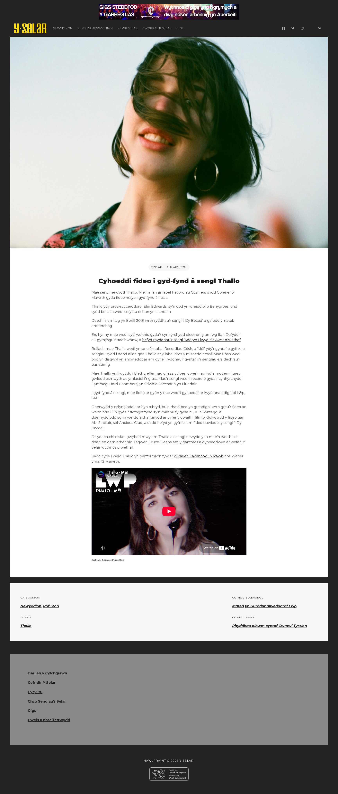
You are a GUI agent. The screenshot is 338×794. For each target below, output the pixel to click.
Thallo (25, 626)
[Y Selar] (30, 28)
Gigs (179, 28)
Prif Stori (51, 606)
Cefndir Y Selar (42, 682)
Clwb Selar (128, 28)
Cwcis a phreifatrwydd (49, 720)
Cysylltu (35, 692)
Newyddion (62, 28)
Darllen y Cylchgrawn (47, 673)
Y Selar (156, 267)
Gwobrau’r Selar (157, 28)
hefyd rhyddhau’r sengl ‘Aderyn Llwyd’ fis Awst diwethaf (191, 340)
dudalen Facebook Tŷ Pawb (198, 456)
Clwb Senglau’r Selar (47, 701)
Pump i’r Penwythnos (95, 28)
